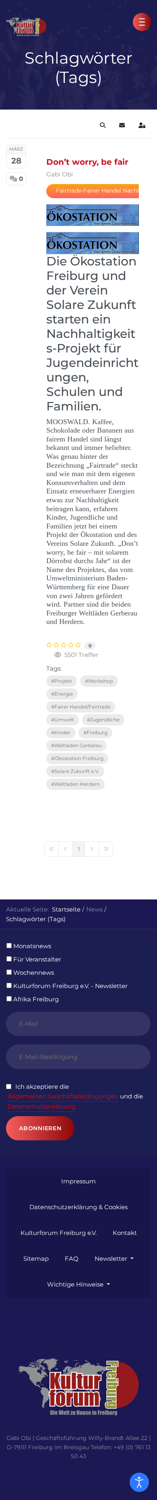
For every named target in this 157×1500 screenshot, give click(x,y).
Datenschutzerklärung (41, 1106)
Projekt (63, 681)
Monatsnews (32, 946)
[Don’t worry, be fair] (92, 215)
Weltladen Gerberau (78, 745)
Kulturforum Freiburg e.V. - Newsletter (70, 986)
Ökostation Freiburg (78, 758)
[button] (142, 22)
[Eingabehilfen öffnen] (139, 1482)
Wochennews (33, 972)
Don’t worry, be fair (87, 162)
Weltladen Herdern (77, 784)
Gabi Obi (59, 174)
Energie (63, 694)
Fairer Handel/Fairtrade (82, 707)
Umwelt (64, 720)
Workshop (100, 681)
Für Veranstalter (37, 959)
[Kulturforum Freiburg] (26, 20)
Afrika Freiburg (36, 999)
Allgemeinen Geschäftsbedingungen (63, 1096)
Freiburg (97, 732)
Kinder (62, 732)
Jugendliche (105, 720)
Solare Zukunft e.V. (76, 771)
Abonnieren (40, 1128)
